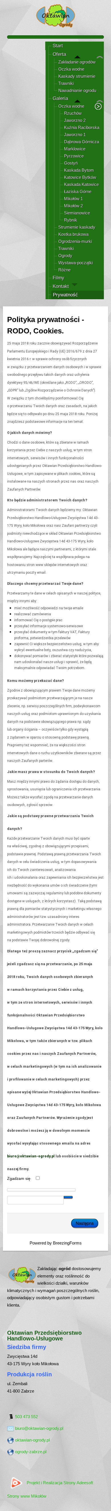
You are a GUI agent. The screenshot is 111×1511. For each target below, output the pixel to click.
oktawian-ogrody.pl (32, 1440)
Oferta (59, 54)
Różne (64, 269)
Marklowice (74, 148)
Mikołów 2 (73, 205)
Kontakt (61, 286)
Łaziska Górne (77, 191)
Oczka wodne (71, 69)
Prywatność (65, 295)
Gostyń (71, 163)
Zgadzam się (19, 1178)
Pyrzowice (74, 155)
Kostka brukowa (73, 234)
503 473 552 (26, 1416)
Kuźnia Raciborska (81, 127)
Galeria (60, 98)
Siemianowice (77, 212)
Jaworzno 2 (75, 120)
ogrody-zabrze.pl (30, 1451)
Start (58, 45)
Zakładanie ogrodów (77, 62)
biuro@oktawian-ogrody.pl (31, 1156)
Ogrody (65, 255)
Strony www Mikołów (26, 1496)
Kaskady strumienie (76, 76)
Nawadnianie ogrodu (77, 90)
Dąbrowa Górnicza (81, 141)
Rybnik (70, 220)
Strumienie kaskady (76, 227)
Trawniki (66, 83)
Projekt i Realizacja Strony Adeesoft (60, 1482)
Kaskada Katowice (81, 184)
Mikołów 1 (73, 198)
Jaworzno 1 (75, 134)
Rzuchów (73, 113)
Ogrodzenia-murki (75, 241)
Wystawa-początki (75, 262)
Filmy (58, 277)
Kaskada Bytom (79, 170)
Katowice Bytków (80, 177)
